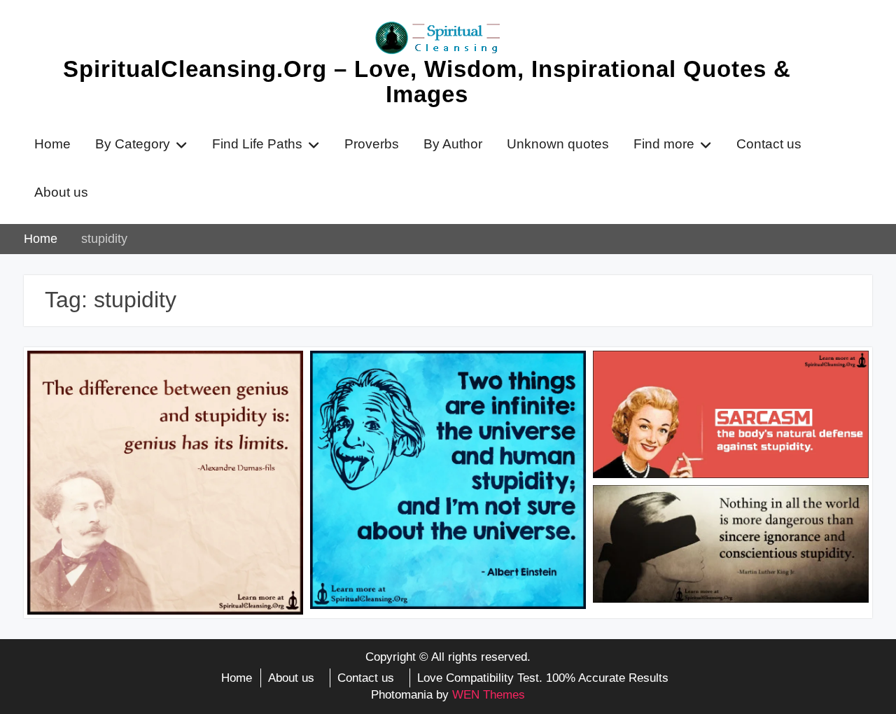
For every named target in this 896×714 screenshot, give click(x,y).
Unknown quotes (558, 143)
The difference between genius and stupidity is (151, 381)
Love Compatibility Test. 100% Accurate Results (542, 678)
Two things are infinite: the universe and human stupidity (447, 381)
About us (61, 192)
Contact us (769, 143)
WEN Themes (488, 694)
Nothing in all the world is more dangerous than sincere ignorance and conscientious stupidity (727, 524)
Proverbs (371, 143)
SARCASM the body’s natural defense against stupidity (725, 381)
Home (52, 143)
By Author (453, 143)
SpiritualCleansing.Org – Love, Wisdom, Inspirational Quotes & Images (427, 81)
